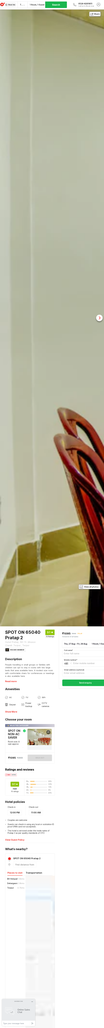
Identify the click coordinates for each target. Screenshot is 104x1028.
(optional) (74, 670)
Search (56, 4)
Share (97, 14)
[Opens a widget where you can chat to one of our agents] (18, 1012)
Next (99, 318)
